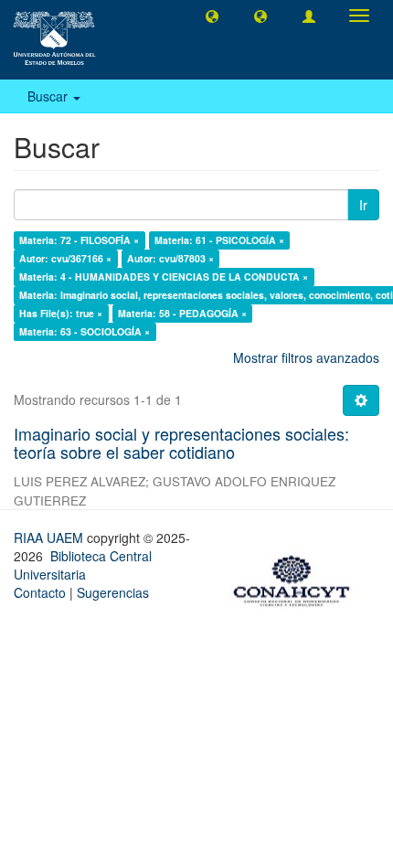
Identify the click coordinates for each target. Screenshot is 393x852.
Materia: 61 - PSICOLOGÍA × (219, 240)
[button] (212, 15)
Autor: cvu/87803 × (170, 258)
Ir (363, 205)
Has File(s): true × (60, 313)
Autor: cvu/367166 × (65, 258)
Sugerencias (113, 592)
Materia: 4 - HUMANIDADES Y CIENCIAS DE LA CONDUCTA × (163, 276)
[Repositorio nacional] (297, 578)
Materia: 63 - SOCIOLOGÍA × (84, 331)
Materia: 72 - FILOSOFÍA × (79, 240)
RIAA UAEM (50, 537)
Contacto (40, 592)
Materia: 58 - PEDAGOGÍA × (182, 313)
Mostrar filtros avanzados (306, 357)
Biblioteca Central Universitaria (83, 565)
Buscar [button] (49, 96)
